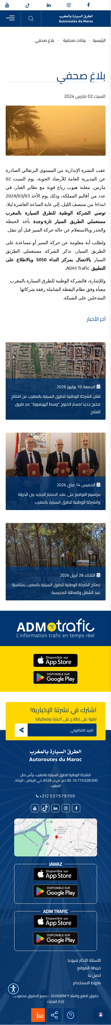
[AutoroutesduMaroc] (88, 5)
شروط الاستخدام (87, 983)
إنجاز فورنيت (55, 1001)
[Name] (13, 989)
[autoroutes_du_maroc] (69, 5)
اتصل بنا (94, 975)
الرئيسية (99, 40)
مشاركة (54, 1015)
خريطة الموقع (89, 968)
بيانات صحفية (74, 40)
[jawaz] (38, 1015)
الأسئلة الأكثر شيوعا (70, 1015)
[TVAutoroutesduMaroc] (7, 5)
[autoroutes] (49, 5)
